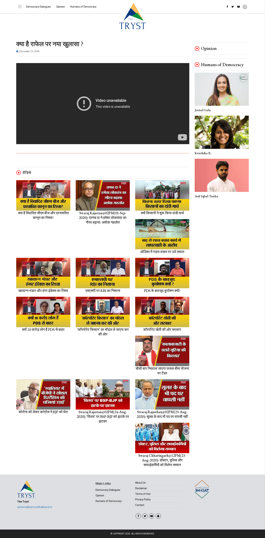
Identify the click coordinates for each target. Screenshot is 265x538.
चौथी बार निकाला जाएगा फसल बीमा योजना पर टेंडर (162, 370)
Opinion (60, 6)
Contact (139, 505)
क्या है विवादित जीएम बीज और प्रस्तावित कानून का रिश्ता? (43, 215)
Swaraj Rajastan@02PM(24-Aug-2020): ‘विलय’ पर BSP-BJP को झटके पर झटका (103, 417)
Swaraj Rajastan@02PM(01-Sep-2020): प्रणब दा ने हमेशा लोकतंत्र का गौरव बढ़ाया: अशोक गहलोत (103, 218)
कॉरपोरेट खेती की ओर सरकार (162, 329)
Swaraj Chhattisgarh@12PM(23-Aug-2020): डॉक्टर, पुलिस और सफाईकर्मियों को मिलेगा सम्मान (162, 460)
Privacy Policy (143, 499)
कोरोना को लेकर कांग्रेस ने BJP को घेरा (43, 412)
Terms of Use (143, 493)
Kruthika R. (203, 153)
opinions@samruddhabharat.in (34, 507)
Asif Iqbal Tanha (206, 196)
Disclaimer (141, 488)
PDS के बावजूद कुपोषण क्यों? (162, 290)
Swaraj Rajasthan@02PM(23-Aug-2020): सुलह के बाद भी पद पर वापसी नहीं (162, 414)
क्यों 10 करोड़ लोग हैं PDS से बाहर (43, 329)
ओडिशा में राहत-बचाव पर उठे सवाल (162, 251)
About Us (140, 482)
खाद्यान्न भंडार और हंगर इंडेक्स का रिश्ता (43, 290)
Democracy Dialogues (38, 6)
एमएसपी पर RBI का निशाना (102, 290)
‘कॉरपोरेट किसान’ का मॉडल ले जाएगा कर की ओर (103, 332)
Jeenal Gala (203, 110)
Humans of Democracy (83, 6)
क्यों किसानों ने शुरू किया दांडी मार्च (162, 213)
